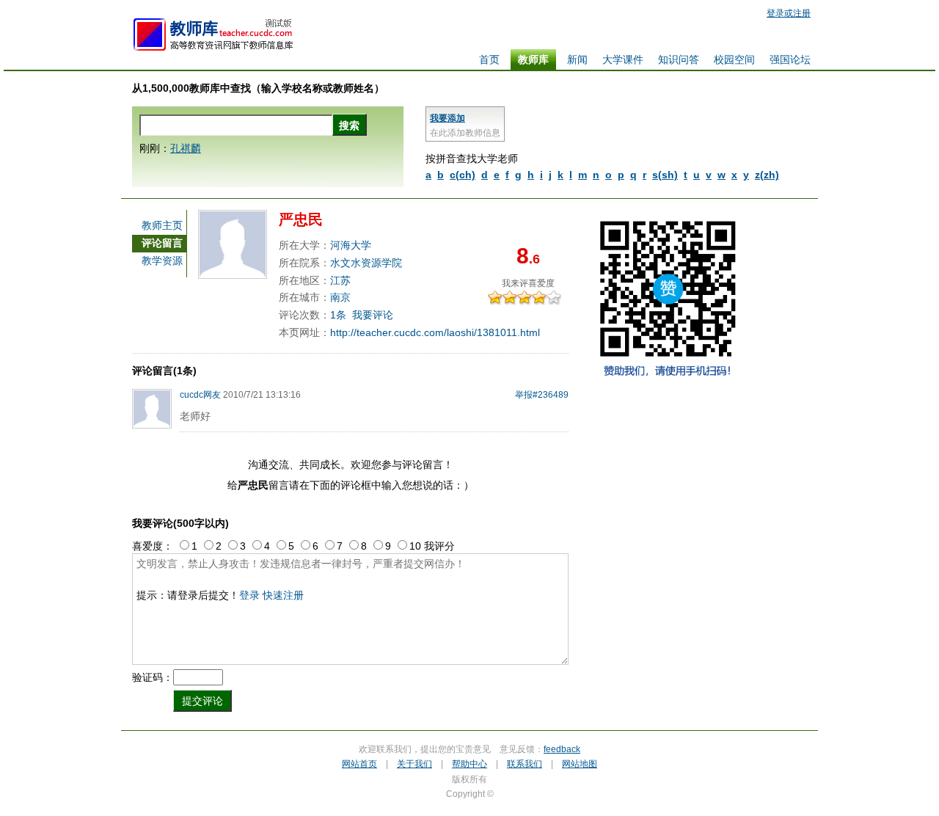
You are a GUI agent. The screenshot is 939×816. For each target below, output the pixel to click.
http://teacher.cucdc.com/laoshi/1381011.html (435, 332)
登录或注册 (789, 13)
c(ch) (462, 175)
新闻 (577, 59)
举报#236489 (542, 395)
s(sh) (665, 175)
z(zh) (767, 175)
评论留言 (162, 243)
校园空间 (734, 59)
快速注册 (283, 595)
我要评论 (372, 315)
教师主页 (162, 225)
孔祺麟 (185, 148)
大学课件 (622, 59)
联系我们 (524, 764)
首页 (489, 59)
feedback (562, 749)
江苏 (340, 280)
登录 (249, 595)
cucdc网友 (200, 395)
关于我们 (414, 764)
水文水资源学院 (366, 263)
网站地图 (579, 764)
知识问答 (678, 59)
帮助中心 (469, 764)
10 (557, 297)
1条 (338, 315)
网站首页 (359, 764)
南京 (340, 297)
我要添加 (447, 118)
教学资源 (162, 260)
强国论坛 (790, 59)
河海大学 (350, 245)
